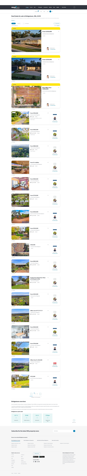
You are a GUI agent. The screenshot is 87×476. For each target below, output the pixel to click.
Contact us (22, 454)
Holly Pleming (55, 186)
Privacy (12, 473)
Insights (57, 7)
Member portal (37, 453)
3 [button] (37, 393)
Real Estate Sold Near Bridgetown (42, 440)
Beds (44, 11)
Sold (34, 7)
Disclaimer (15, 473)
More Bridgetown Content (15, 440)
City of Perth (64, 7)
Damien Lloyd (52, 48)
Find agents (40, 7)
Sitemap (22, 460)
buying (19, 404)
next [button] (40, 394)
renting (22, 404)
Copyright (19, 473)
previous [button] (31, 394)
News (22, 456)
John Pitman (55, 120)
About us (22, 458)
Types (48, 11)
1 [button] (34, 393)
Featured (58, 25)
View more (12, 20)
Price (41, 11)
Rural (54, 7)
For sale (27, 7)
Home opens (23, 23)
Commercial (46, 7)
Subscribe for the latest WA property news (25, 431)
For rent (31, 7)
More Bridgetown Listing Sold (28, 440)
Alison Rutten (55, 153)
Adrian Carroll (55, 365)
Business (50, 7)
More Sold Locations (55, 440)
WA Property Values (24, 463)
